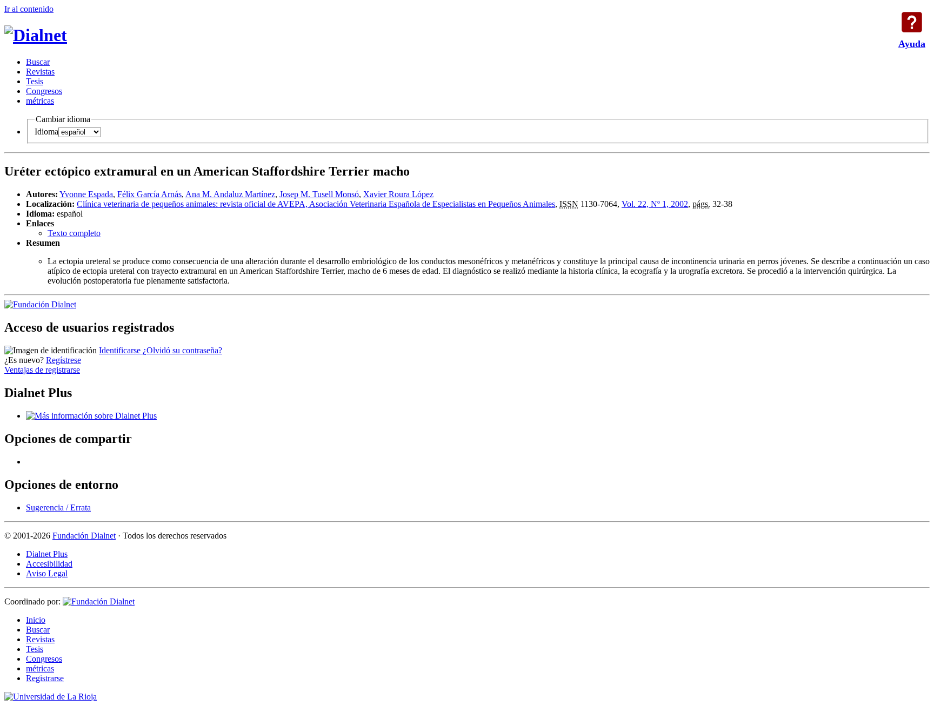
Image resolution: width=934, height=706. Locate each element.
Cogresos (44, 91)
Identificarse (121, 350)
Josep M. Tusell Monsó (319, 194)
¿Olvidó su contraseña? (182, 350)
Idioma (46, 131)
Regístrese (63, 360)
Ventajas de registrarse (42, 369)
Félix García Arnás (149, 194)
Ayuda (911, 22)
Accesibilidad (49, 563)
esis (34, 81)
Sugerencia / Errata (58, 507)
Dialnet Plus (47, 554)
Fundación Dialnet (84, 535)
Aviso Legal (47, 573)
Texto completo (74, 233)
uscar (38, 61)
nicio (35, 619)
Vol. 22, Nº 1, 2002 (655, 204)
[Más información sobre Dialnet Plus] (91, 415)
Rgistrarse (45, 678)
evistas (40, 71)
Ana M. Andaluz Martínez (230, 194)
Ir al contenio (29, 9)
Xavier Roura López (398, 194)
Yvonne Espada (86, 194)
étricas (40, 100)
